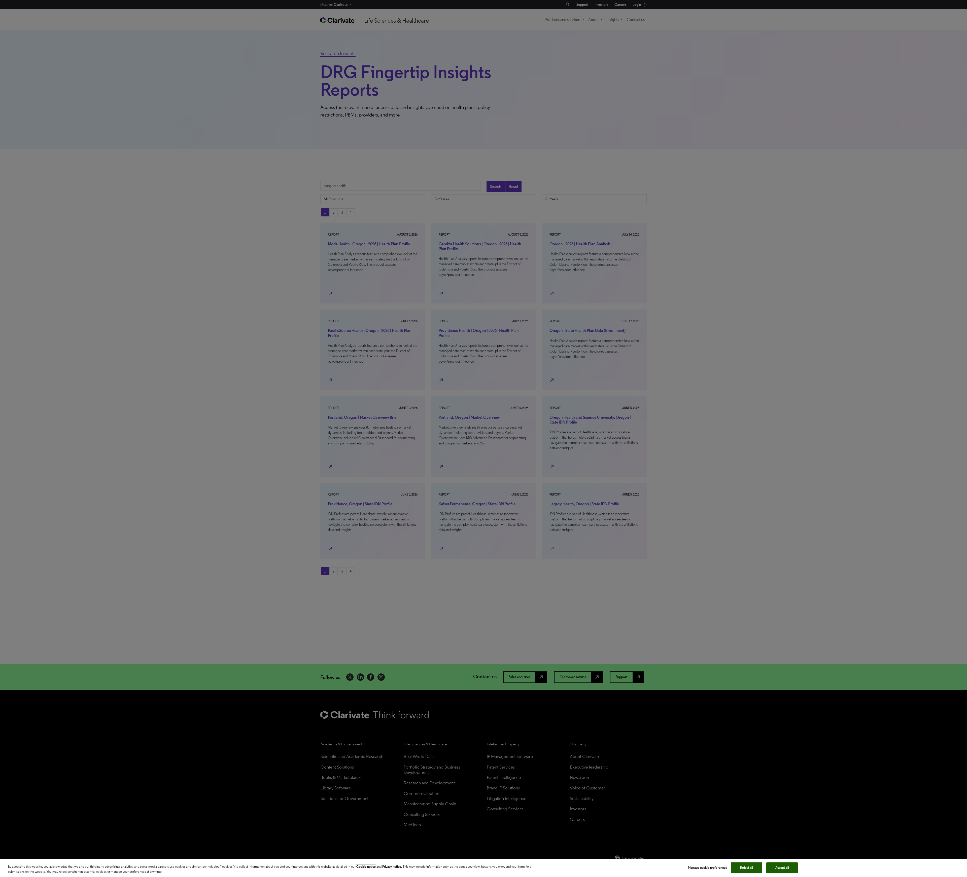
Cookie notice (366, 866)
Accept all (782, 867)
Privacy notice (391, 866)
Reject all (746, 867)
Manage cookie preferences (707, 867)
